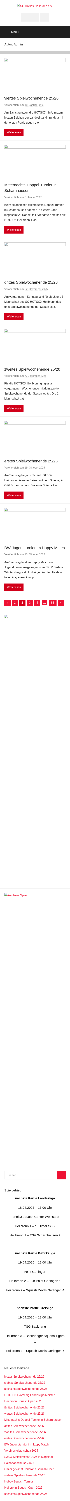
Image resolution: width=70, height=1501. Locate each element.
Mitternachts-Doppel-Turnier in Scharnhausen (33, 1419)
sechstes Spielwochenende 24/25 (25, 1493)
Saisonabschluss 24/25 (19, 1463)
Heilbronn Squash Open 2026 (23, 1401)
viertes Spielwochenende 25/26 (31, 98)
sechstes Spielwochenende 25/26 (25, 1388)
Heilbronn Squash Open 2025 (23, 1487)
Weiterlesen (14, 132)
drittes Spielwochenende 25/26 (31, 282)
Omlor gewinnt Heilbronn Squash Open (29, 1469)
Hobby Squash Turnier (18, 1481)
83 (52, 602)
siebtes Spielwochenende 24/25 (24, 1475)
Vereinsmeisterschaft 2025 (21, 1450)
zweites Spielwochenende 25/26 (32, 369)
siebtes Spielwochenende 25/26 (24, 1382)
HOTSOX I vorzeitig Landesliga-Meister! (29, 1395)
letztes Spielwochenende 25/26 (24, 1376)
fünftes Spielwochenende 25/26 (24, 1407)
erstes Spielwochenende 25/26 (31, 461)
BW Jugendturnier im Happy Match (34, 548)
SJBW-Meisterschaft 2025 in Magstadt (28, 1456)
